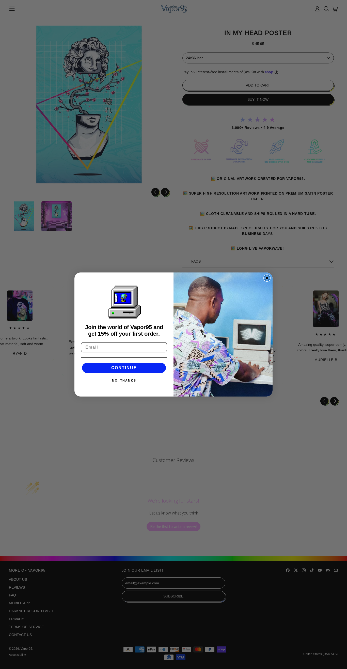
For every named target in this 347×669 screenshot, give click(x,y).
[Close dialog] (267, 278)
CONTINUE (124, 368)
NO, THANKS (124, 380)
